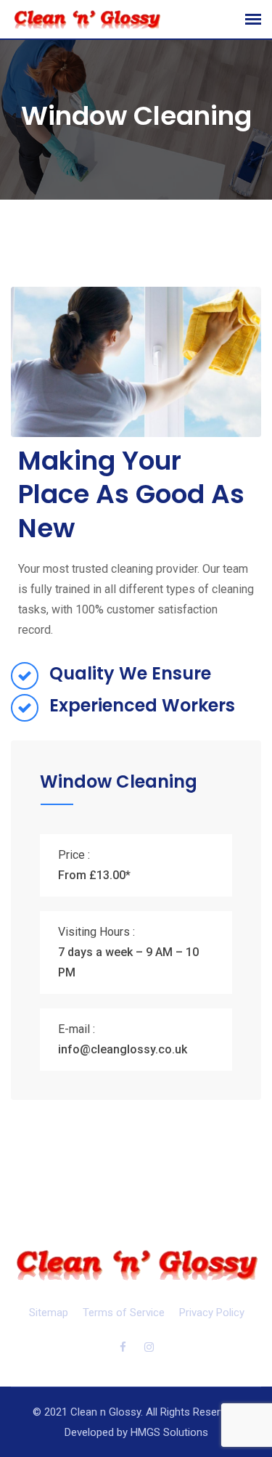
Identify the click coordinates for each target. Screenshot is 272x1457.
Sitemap (48, 1312)
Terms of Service (124, 1312)
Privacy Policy (211, 1312)
